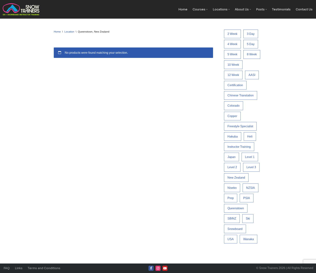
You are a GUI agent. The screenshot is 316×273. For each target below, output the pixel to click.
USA (230, 239)
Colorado (233, 105)
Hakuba (232, 136)
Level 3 (251, 167)
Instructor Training (239, 146)
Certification (235, 85)
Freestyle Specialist (240, 126)
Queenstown (235, 208)
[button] (207, 9)
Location (69, 31)
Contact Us (304, 9)
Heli (250, 136)
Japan (231, 157)
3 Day (251, 33)
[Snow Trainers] (21, 9)
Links (18, 268)
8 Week (252, 54)
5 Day (251, 44)
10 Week (233, 64)
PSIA (246, 198)
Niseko (232, 187)
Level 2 (232, 167)
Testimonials (281, 9)
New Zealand (236, 177)
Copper (232, 116)
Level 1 (250, 157)
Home (182, 9)
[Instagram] (158, 268)
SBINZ (231, 218)
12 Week (233, 75)
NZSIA (250, 187)
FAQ (6, 268)
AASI (252, 75)
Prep (230, 198)
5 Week (232, 54)
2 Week (232, 33)
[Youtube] (165, 268)
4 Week (232, 44)
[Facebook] (151, 268)
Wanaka (248, 239)
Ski (248, 218)
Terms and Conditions (44, 268)
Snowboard (234, 228)
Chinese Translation (240, 95)
